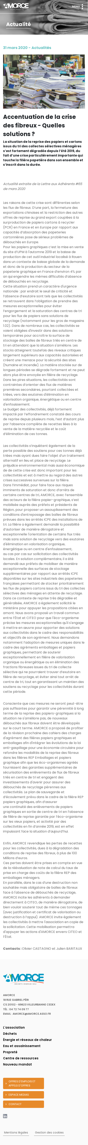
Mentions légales (16, 1132)
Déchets (10, 1033)
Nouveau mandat (17, 1064)
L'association (14, 1027)
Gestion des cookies (49, 1132)
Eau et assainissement (22, 1046)
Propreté (10, 1052)
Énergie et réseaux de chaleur (27, 1040)
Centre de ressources (20, 1058)
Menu (76, 6)
